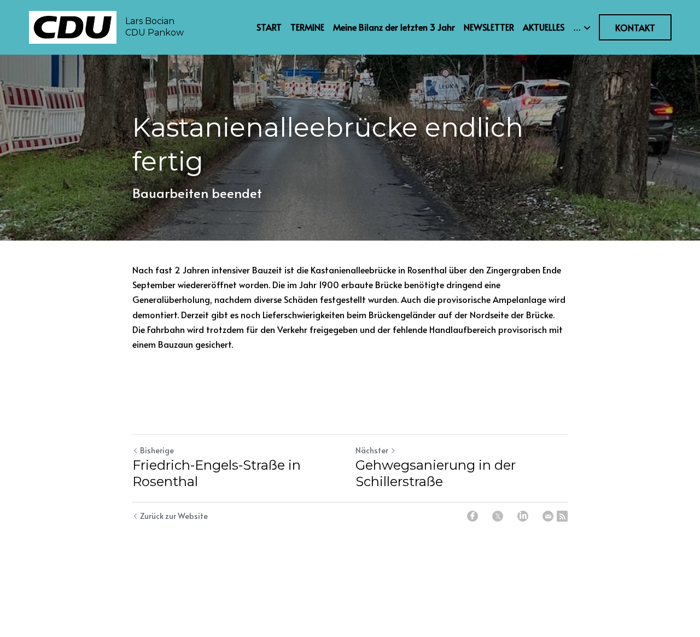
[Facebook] (472, 516)
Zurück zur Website (174, 516)
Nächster (371, 450)
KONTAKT (635, 27)
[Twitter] (497, 516)
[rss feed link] (562, 516)
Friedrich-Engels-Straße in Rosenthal (216, 473)
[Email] (547, 516)
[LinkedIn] (522, 516)
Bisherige (157, 450)
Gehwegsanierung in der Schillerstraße (435, 473)
